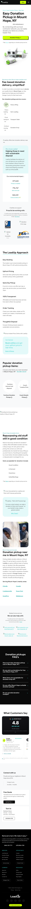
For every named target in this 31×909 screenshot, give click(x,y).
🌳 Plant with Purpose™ (15, 905)
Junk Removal (5, 853)
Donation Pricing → (15, 37)
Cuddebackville (7, 591)
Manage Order (6, 880)
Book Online (19, 880)
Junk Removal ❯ (8, 629)
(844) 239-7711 (8, 845)
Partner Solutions (19, 857)
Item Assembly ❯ (22, 629)
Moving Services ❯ (22, 636)
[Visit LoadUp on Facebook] (7, 900)
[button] (15, 663)
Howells (18, 586)
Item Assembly (5, 857)
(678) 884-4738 (9, 818)
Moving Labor (5, 859)
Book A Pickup (9, 351)
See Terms (17, 216)
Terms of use (17, 890)
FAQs (17, 870)
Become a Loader (20, 855)
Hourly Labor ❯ (9, 636)
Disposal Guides (19, 874)
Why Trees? (14, 513)
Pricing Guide (19, 872)
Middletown (19, 596)
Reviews (3, 874)
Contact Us (4, 876)
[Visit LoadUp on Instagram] (11, 900)
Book (23, 2)
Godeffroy (6, 596)
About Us (4, 870)
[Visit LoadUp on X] (15, 900)
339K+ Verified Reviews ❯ (18, 24)
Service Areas (6, 863)
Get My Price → (9, 802)
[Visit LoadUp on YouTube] (19, 900)
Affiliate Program (19, 859)
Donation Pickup (5, 855)
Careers (17, 853)
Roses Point (19, 591)
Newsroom (4, 872)
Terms (7, 42)
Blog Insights (18, 876)
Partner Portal (20, 863)
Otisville (5, 586)
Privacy (12, 890)
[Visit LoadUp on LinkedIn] (23, 900)
